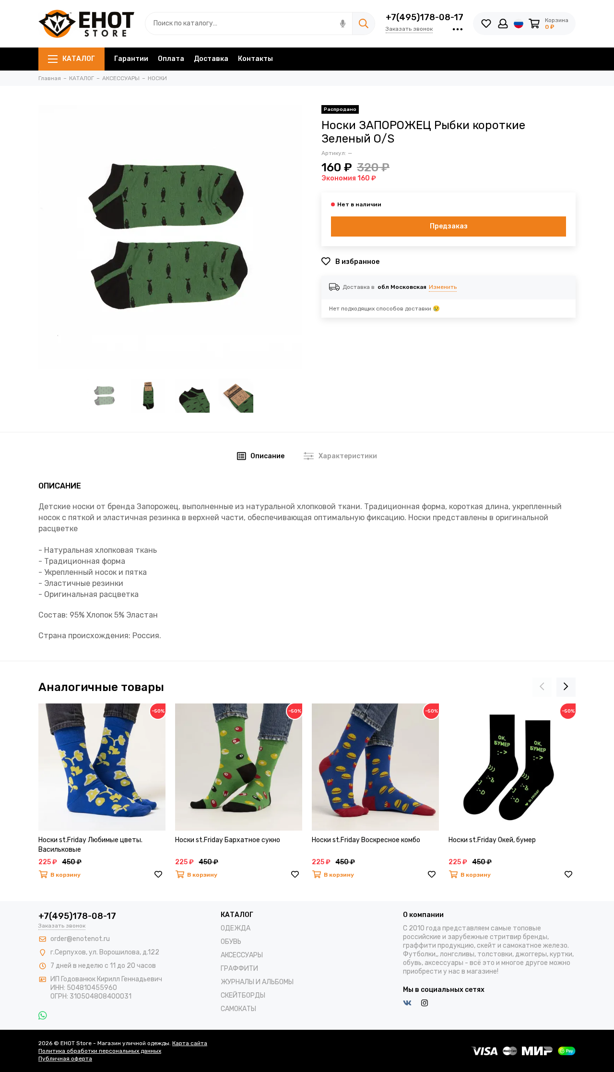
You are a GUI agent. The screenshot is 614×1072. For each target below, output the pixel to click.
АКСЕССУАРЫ (242, 955)
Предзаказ (449, 226)
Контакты (255, 59)
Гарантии (131, 59)
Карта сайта (189, 1043)
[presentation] (542, 687)
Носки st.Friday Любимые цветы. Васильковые (90, 845)
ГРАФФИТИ (239, 969)
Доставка (211, 59)
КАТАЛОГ (78, 59)
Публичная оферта (65, 1058)
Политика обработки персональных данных (99, 1051)
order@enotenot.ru (80, 939)
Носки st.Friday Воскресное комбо (366, 840)
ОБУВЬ (231, 942)
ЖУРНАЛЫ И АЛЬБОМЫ (257, 982)
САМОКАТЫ (238, 1009)
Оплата (171, 59)
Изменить (443, 287)
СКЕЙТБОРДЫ (243, 995)
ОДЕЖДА (235, 928)
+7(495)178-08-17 (424, 17)
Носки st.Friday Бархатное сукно (227, 840)
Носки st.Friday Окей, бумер (492, 840)
